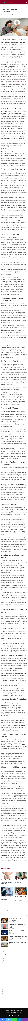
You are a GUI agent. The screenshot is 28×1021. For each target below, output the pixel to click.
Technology (4, 958)
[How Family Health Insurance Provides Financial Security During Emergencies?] (21, 891)
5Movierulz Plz (5, 999)
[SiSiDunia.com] (8, 2)
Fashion (3, 970)
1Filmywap (4, 993)
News (3, 956)
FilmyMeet (4, 989)
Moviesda (4, 991)
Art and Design (5, 954)
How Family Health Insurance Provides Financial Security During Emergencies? (21, 898)
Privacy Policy (13, 1012)
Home (3, 6)
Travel (3, 976)
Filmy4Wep (4, 1001)
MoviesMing (4, 997)
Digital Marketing (5, 972)
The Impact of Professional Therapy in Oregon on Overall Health (20, 881)
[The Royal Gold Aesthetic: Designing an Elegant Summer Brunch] (4, 944)
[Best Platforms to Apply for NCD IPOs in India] (4, 932)
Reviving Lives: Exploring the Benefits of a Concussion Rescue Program (7, 898)
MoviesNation (5, 1003)
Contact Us (19, 1012)
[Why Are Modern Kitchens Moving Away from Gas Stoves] (4, 920)
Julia (3, 14)
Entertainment (5, 966)
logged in (8, 910)
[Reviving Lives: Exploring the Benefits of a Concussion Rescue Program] (7, 891)
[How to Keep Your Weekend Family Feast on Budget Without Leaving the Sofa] (4, 938)
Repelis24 (4, 987)
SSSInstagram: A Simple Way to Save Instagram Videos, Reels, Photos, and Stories (17, 926)
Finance (3, 974)
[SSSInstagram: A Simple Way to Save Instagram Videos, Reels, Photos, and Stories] (4, 926)
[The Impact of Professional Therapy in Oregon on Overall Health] (21, 875)
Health (6, 6)
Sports (3, 968)
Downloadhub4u (5, 995)
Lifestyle (3, 962)
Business (4, 960)
